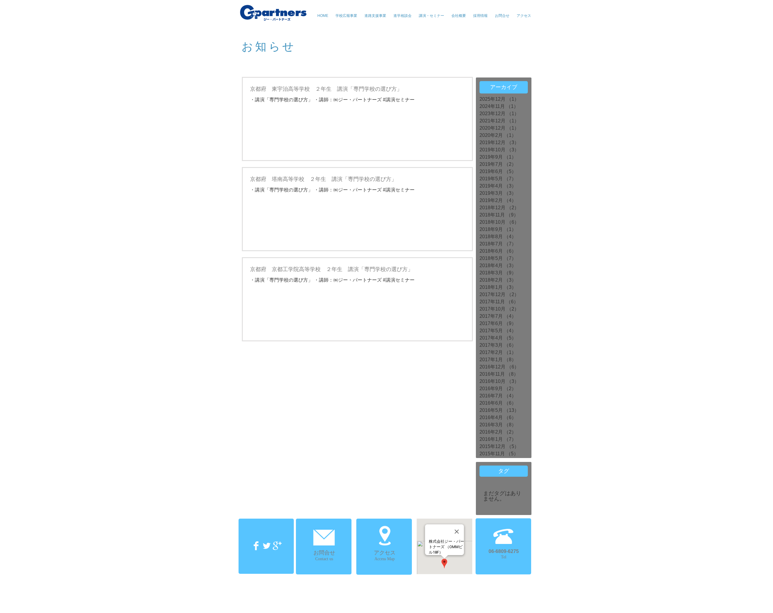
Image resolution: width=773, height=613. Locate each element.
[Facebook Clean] (256, 545)
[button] (431, 15)
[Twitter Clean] (266, 545)
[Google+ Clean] (277, 545)
